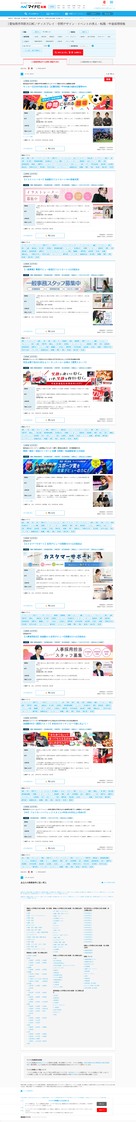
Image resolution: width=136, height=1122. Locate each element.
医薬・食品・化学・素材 (34, 930)
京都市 (31, 1011)
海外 (84, 7)
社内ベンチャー (91, 161)
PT (77, 522)
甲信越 (78, 5)
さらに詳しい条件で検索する (32, 50)
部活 (111, 528)
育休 (105, 432)
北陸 (84, 5)
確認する (102, 1110)
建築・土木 (31, 922)
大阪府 (45, 1006)
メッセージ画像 (28, 136)
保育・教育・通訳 (32, 946)
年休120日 (86, 864)
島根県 (38, 1018)
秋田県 (31, 962)
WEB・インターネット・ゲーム (36, 949)
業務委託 (56, 1000)
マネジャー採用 (58, 987)
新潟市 (31, 988)
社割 (82, 164)
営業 (28, 158)
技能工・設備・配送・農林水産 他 (37, 937)
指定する (37, 32)
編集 (94, 245)
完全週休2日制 (58, 975)
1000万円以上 (88, 930)
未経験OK (56, 982)
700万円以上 (88, 922)
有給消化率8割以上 (59, 963)
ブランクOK (74, 254)
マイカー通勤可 (58, 977)
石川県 (38, 992)
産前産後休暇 (25, 164)
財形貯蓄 (36, 435)
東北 (64, 5)
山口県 (38, 1020)
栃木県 (38, 969)
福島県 (45, 962)
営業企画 (63, 429)
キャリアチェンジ (62, 167)
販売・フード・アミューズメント (37, 915)
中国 (69, 7)
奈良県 (38, 1008)
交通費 (85, 248)
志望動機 (87, 966)
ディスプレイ (98, 158)
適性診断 (87, 971)
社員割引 (63, 435)
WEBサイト (55, 245)
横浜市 (31, 981)
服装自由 (34, 248)
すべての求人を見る (109, 882)
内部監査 (64, 341)
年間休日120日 (33, 167)
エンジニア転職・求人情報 (92, 985)
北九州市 (38, 1041)
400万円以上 (88, 915)
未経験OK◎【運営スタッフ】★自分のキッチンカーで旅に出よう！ (55, 723)
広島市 (38, 1022)
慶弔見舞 (97, 435)
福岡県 (31, 1034)
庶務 (70, 341)
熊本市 (45, 1041)
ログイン (104, 5)
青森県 (31, 960)
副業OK (56, 970)
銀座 (23, 158)
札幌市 (35, 955)
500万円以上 (88, 918)
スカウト (93, 14)
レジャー (56, 928)
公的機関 (56, 949)
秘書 (95, 341)
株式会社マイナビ (42, 1062)
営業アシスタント (86, 341)
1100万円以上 (88, 932)
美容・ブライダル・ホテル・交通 (37, 944)
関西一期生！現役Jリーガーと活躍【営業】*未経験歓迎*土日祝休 (54, 451)
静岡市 (31, 1001)
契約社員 (24, 167)
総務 (39, 341)
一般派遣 (56, 1007)
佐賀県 (38, 1034)
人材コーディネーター (79, 158)
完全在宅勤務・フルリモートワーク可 (64, 965)
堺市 (44, 1011)
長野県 (45, 985)
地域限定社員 (73, 167)
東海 (52, 7)
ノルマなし (90, 525)
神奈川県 (104, 167)
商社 (55, 923)
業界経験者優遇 (38, 161)
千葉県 (37, 974)
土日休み (61, 347)
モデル (86, 429)
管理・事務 (31, 942)
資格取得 (82, 161)
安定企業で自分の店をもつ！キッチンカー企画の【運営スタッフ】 (55, 362)
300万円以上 (88, 913)
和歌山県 (45, 1008)
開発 (47, 429)
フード (56, 932)
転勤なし (51, 344)
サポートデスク (46, 615)
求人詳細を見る (28, 148)
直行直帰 (92, 254)
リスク (70, 429)
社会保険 (110, 164)
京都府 (38, 1006)
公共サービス (31, 939)
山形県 (38, 962)
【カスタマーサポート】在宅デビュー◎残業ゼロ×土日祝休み (52, 544)
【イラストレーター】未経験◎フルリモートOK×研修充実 (51, 179)
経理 (106, 158)
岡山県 (45, 1018)
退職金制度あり (58, 980)
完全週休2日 (48, 161)
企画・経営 (31, 920)
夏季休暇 (83, 251)
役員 (55, 1014)
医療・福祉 (31, 918)
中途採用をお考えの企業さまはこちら (105, 8)
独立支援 (39, 432)
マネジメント (25, 344)
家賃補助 (89, 432)
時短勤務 (24, 864)
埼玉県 (111, 167)
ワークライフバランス (62, 164)
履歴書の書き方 (89, 961)
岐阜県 (31, 997)
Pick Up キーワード (34, 1097)
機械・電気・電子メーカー (61, 913)
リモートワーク (56, 254)
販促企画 (90, 158)
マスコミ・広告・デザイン (61, 935)
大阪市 (38, 1011)
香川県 (38, 1027)
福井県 (45, 992)
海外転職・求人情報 (90, 983)
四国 (74, 7)
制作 (23, 248)
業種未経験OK (89, 952)
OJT (87, 164)
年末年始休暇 (94, 164)
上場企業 (56, 984)
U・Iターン (67, 161)
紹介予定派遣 (57, 1010)
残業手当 (110, 794)
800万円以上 (88, 925)
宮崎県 (45, 1036)
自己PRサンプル (89, 964)
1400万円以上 (88, 939)
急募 (28, 248)
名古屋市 (45, 1001)
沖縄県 (38, 1038)
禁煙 (99, 161)
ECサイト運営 (109, 522)
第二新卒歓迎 (57, 960)
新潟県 (31, 985)
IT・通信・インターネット (61, 911)
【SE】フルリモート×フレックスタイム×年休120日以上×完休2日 (54, 812)
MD (48, 158)
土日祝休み (62, 621)
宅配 (92, 429)
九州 (79, 7)
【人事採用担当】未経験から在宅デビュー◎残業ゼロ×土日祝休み (54, 636)
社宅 (42, 435)
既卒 (70, 528)
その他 (56, 951)
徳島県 (31, 1027)
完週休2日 (77, 528)
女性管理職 (75, 794)
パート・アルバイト (59, 1005)
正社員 (97, 251)
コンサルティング (59, 940)
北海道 (58, 5)
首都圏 (73, 5)
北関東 (68, 5)
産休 (100, 432)
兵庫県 (31, 1008)
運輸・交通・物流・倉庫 (60, 944)
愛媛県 (45, 1027)
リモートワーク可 (59, 968)
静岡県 (38, 997)
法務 (49, 341)
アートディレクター (85, 245)
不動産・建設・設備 (59, 942)
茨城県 (31, 969)
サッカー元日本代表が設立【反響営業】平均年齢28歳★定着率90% (55, 86)
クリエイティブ (32, 934)
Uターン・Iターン (89, 973)
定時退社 (49, 248)
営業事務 (76, 341)
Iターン (75, 161)
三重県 (31, 999)
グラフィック (36, 245)
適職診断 (87, 981)
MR (33, 158)
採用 (109, 245)
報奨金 (33, 164)
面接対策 (87, 978)
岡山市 (31, 1022)
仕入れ (62, 791)
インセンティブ (49, 164)
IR (58, 341)
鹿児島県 (32, 1038)
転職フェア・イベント (92, 1097)
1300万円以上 (88, 937)
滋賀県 (31, 1006)
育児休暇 (42, 167)
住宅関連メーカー (59, 918)
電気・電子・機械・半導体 (35, 927)
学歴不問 (44, 344)
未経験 (104, 251)
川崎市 (37, 981)
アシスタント (102, 341)
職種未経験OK (89, 950)
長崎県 (45, 1034)
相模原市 (45, 981)
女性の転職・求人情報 (91, 988)
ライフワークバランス (52, 251)
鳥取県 (31, 1018)
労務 (23, 161)
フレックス (68, 248)
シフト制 (95, 794)
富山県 (31, 992)
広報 (54, 341)
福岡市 (31, 1041)
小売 (28, 429)
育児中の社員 (50, 167)
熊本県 (31, 1036)
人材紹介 (56, 1002)
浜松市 (38, 1001)
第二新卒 (29, 161)
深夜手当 (102, 794)
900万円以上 (88, 927)
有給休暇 (103, 164)
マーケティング (40, 158)
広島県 (31, 1020)
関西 (64, 7)
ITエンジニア (35, 858)
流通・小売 (57, 930)
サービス (56, 925)
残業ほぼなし (25, 254)
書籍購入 (75, 251)
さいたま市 (38, 979)
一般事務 (55, 615)
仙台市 (31, 965)
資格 (86, 976)
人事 (111, 158)
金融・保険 (57, 937)
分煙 (104, 161)
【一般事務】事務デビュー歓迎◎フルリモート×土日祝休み (51, 269)
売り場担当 (55, 791)
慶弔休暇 (65, 254)
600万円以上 (88, 920)
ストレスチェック (26, 435)
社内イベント (74, 164)
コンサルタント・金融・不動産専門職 (38, 932)
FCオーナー (40, 429)
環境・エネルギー (59, 947)
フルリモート (61, 624)
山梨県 (38, 985)
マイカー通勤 (58, 161)
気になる (107, 14)
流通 (33, 429)
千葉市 (31, 979)
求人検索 (24, 1097)
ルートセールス (66, 158)
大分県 (38, 1036)
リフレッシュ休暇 (66, 251)
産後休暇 (24, 251)
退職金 (111, 432)
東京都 (97, 167)
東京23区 (45, 979)
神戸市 (31, 1013)
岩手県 (38, 960)
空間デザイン (55, 158)
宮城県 (45, 960)
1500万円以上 (88, 942)
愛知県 (75, 438)
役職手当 (40, 164)
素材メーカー (57, 916)
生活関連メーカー (59, 920)
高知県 (31, 1029)
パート (84, 435)
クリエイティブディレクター (69, 245)
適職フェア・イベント (91, 969)
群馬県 (45, 969)
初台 (23, 858)
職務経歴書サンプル (90, 959)
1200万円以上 (88, 934)
